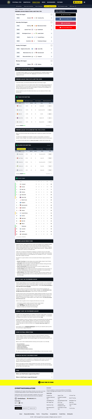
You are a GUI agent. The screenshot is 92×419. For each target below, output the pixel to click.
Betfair (46, 323)
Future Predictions (39, 6)
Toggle (18, 403)
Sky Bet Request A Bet (62, 400)
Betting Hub (70, 413)
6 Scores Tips (72, 395)
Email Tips (71, 402)
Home (16, 9)
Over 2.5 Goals (47, 84)
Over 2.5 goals (38, 100)
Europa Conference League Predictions (25, 348)
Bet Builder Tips (72, 400)
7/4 (50, 162)
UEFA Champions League (63, 6)
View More (48, 125)
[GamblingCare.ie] (31, 398)
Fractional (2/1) (18, 408)
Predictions (36, 2)
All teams (48, 145)
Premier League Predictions (50, 6)
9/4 (50, 166)
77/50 (50, 170)
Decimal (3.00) (25, 408)
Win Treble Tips (50, 402)
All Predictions (19, 6)
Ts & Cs (38, 413)
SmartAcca (26, 2)
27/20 (50, 158)
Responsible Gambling (29, 413)
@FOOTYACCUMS (66, 14)
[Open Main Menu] (84, 2)
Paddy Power (41, 323)
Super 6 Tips (60, 395)
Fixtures (60, 2)
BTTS (43, 84)
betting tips (34, 73)
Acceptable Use (53, 413)
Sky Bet (37, 323)
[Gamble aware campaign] (21, 398)
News (43, 2)
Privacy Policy (45, 413)
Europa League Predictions (22, 347)
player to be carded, (35, 140)
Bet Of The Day (72, 398)
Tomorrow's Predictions (28, 6)
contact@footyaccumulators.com (56, 391)
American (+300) (32, 408)
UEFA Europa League (74, 6)
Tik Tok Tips (72, 408)
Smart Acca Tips (50, 404)
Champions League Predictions (23, 345)
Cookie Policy (62, 413)
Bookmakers (51, 2)
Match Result (20, 100)
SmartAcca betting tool (30, 326)
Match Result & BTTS (47, 100)
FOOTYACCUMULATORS (67, 19)
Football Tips (16, 2)
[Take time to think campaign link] (46, 383)
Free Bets (29, 286)
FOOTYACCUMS (66, 23)
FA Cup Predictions (21, 343)
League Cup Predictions (22, 346)
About (20, 413)
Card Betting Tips (50, 400)
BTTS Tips (60, 402)
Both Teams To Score (29, 100)
